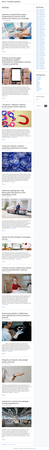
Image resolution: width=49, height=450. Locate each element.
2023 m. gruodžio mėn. (40, 61)
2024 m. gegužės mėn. (40, 53)
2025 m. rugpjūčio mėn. (40, 29)
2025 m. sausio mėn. (40, 40)
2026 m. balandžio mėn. (41, 16)
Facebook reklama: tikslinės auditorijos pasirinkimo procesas (14, 147)
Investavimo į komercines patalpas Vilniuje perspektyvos (15, 402)
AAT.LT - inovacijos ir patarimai (11, 1)
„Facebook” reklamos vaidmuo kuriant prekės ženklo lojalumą (14, 106)
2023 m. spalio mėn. (40, 65)
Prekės (37, 85)
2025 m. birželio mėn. (40, 32)
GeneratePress (33, 448)
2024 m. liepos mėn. (40, 50)
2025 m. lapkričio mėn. (40, 24)
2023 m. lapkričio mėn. (40, 63)
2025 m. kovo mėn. (40, 37)
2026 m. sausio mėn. (40, 21)
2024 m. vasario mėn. (40, 58)
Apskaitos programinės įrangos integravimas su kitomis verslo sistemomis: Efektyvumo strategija (15, 16)
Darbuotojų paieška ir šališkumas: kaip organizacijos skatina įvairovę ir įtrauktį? (16, 315)
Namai (37, 80)
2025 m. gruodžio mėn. (40, 22)
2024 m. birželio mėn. (40, 52)
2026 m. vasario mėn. (40, 19)
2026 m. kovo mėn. (40, 17)
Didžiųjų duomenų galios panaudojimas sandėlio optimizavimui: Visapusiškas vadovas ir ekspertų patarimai (16, 61)
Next (14, 444)
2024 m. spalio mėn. (40, 45)
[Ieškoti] (45, 106)
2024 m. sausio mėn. (40, 60)
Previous (4, 444)
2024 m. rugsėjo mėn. (40, 47)
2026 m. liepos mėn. (40, 11)
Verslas (4, 51)
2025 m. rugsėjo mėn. (40, 27)
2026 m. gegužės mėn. (40, 14)
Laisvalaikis (38, 79)
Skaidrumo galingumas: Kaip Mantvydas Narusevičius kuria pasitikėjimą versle (13, 192)
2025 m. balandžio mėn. (41, 35)
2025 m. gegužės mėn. (40, 34)
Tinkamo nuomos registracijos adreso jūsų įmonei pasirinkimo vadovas (16, 269)
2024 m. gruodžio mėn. (40, 42)
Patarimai (38, 83)
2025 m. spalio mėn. (40, 26)
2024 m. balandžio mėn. (41, 55)
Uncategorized (39, 88)
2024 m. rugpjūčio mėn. (40, 48)
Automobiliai (38, 77)
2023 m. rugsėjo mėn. (40, 66)
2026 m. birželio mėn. (40, 13)
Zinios (37, 99)
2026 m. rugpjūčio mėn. (40, 9)
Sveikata (38, 87)
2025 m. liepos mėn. (40, 30)
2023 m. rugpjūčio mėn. (40, 68)
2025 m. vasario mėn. (40, 39)
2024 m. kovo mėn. (40, 57)
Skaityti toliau (4, 95)
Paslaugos (38, 82)
